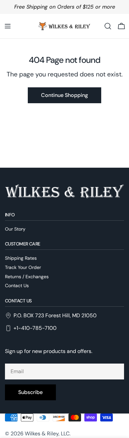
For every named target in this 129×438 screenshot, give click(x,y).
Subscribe (30, 392)
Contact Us (17, 285)
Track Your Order (23, 267)
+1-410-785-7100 (35, 328)
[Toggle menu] (7, 26)
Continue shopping (64, 95)
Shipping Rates (21, 258)
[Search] (107, 26)
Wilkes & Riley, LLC (47, 433)
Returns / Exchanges (27, 277)
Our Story (15, 229)
